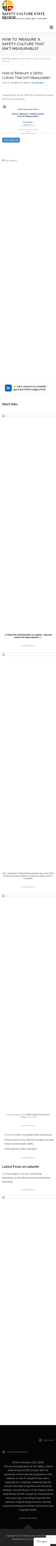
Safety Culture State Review (23, 15)
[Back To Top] (28, 1529)
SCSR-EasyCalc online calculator (20, 1148)
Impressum (48, 1440)
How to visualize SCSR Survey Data (34, 1134)
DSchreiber (38, 83)
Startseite (5, 59)
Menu (51, 27)
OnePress (16, 1539)
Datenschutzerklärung (16, 1451)
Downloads (15, 59)
